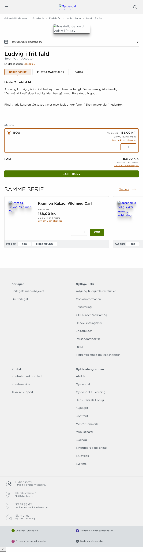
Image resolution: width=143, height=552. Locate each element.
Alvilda (80, 376)
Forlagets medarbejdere (28, 291)
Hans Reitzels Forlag (90, 400)
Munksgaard (84, 432)
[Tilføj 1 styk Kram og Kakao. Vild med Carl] (84, 232)
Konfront (82, 416)
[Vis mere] (71, 113)
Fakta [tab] (79, 72)
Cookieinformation (88, 299)
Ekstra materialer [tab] (50, 72)
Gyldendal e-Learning (91, 392)
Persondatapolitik (88, 339)
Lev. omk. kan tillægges (124, 140)
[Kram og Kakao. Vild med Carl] (20, 217)
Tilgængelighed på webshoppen (98, 354)
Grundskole (38, 18)
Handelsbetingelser (89, 323)
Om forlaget (20, 299)
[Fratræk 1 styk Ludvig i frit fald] (123, 147)
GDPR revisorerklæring (91, 315)
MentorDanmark (87, 424)
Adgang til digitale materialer (96, 291)
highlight (82, 408)
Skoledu (81, 440)
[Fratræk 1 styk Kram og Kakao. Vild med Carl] (73, 232)
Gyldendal (83, 384)
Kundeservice (21, 384)
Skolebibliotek (73, 18)
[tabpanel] (71, 97)
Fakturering (84, 307)
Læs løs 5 (29, 63)
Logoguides (84, 331)
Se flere (127, 189)
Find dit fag (55, 18)
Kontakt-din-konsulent (27, 376)
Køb (97, 232)
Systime (81, 463)
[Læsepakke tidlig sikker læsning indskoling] (129, 217)
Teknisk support (22, 392)
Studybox (82, 455)
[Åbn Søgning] (135, 7)
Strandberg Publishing (91, 447)
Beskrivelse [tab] (18, 72)
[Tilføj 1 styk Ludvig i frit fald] (134, 147)
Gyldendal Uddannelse (15, 18)
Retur (79, 346)
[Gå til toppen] (3, 549)
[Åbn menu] (6, 7)
